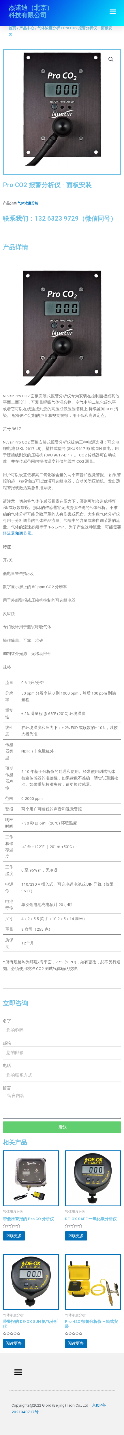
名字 (7, 1020)
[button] (113, 11)
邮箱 (7, 1043)
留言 (7, 1088)
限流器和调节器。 (19, 533)
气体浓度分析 (48, 28)
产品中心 (26, 28)
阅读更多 (14, 1235)
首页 (12, 28)
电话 (7, 1065)
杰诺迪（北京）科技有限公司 (31, 11)
